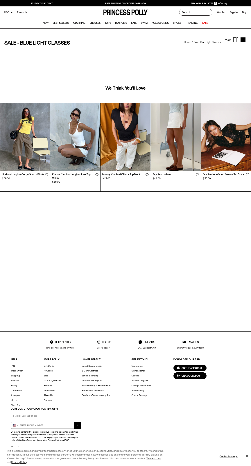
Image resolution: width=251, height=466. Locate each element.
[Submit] (77, 425)
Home (187, 41)
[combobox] (15, 425)
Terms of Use (153, 458)
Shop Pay (15, 405)
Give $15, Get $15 (52, 380)
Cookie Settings (139, 395)
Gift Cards (49, 366)
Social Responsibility (92, 366)
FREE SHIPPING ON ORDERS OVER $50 (125, 3)
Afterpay (15, 395)
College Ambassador (142, 385)
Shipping (15, 375)
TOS (67, 440)
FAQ (13, 366)
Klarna (14, 400)
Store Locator (138, 370)
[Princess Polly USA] (125, 12)
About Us (48, 395)
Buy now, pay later (202, 3)
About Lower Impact (91, 380)
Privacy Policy (54, 440)
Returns (15, 380)
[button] (244, 12)
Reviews (48, 385)
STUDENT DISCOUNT (42, 3)
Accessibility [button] (138, 390)
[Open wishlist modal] (46, 175)
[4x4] (243, 39)
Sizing (14, 385)
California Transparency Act (96, 395)
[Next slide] (247, 137)
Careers (48, 400)
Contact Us (137, 366)
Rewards (48, 370)
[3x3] (236, 39)
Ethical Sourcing (90, 375)
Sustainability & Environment (96, 385)
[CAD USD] (8, 12)
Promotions (49, 390)
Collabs (135, 375)
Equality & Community (92, 390)
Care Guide (16, 390)
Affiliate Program (140, 380)
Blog (46, 375)
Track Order (17, 370)
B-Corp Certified (90, 370)
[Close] (247, 456)
